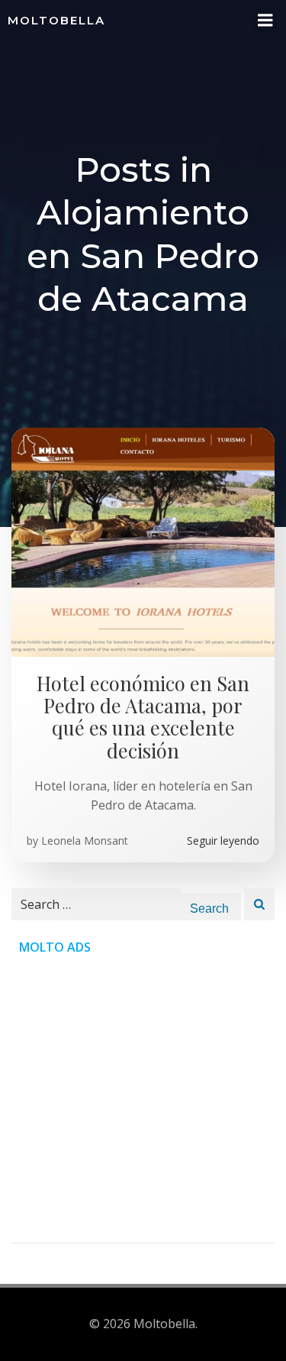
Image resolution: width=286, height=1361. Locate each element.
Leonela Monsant (84, 840)
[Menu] (265, 21)
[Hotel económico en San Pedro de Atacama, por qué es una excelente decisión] (143, 540)
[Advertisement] (143, 1099)
